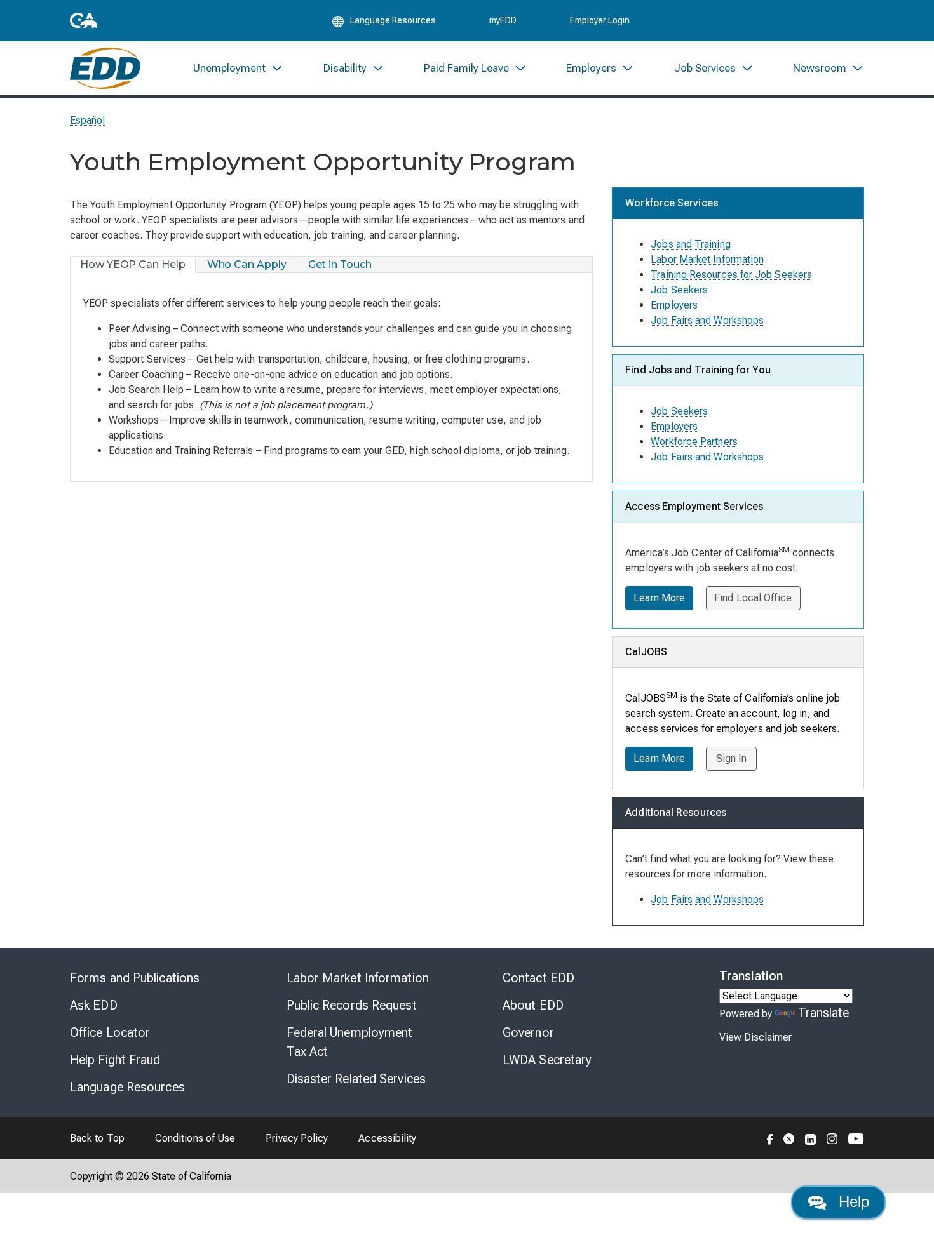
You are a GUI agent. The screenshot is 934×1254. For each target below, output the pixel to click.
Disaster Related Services (356, 1078)
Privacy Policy (297, 1138)
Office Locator (110, 1032)
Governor (528, 1032)
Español (87, 120)
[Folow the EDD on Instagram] (832, 1138)
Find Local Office (753, 598)
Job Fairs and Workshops (707, 320)
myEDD (503, 20)
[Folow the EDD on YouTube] (856, 1138)
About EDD (533, 1005)
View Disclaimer (755, 1037)
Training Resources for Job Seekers (731, 275)
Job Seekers (679, 290)
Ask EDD (94, 1005)
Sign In (731, 758)
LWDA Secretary (547, 1059)
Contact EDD (538, 977)
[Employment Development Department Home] (105, 68)
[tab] (133, 265)
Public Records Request (352, 1005)
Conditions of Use (195, 1138)
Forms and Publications (135, 977)
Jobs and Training (690, 244)
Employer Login (600, 20)
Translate (823, 1012)
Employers (674, 305)
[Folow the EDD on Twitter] (789, 1138)
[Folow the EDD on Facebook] (770, 1138)
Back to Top (97, 1138)
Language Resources (127, 1087)
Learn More (659, 598)
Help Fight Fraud (115, 1059)
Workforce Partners (694, 442)
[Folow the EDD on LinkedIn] (810, 1138)
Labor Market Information (707, 259)
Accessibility (387, 1138)
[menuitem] (238, 68)
